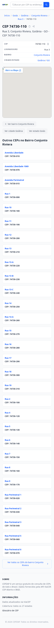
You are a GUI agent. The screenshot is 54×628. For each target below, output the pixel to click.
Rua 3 (20, 19)
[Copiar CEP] (29, 26)
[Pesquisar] (46, 4)
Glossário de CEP (10, 610)
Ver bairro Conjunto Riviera (21, 124)
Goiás (15, 15)
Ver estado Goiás (37, 131)
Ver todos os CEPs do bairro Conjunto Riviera (25, 564)
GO (48, 60)
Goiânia (24, 15)
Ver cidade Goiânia (14, 131)
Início (7, 15)
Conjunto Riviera (39, 15)
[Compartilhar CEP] (33, 26)
